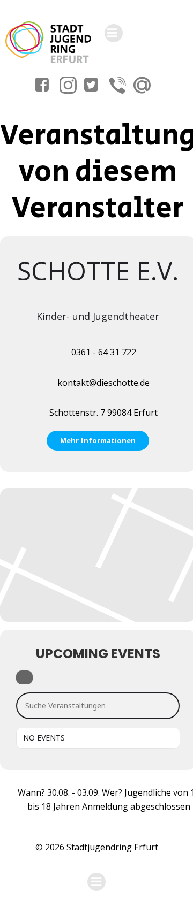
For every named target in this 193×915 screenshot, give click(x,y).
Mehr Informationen (98, 440)
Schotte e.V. (98, 270)
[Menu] (114, 33)
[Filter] (24, 677)
